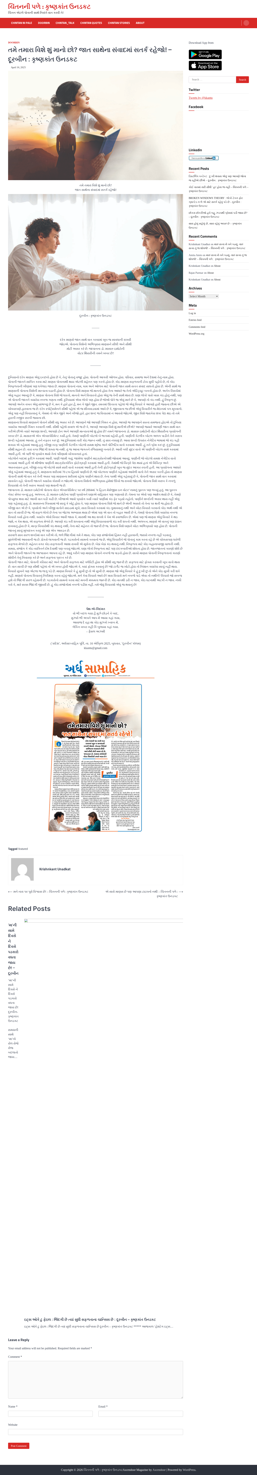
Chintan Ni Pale (21, 23)
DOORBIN (14, 42)
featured (23, 848)
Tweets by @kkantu (201, 97)
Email (103, 1406)
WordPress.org (196, 333)
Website (12, 1424)
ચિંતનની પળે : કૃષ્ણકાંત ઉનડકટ (49, 6)
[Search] (246, 23)
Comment (15, 1356)
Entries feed (195, 319)
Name (12, 1406)
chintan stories (119, 23)
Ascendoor (159, 1469)
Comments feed (197, 326)
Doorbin (44, 23)
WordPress (189, 1469)
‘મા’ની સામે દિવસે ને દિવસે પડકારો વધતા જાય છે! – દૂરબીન (13, 949)
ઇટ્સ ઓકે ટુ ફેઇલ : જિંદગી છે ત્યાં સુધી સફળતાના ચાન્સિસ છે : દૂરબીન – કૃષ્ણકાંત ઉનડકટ (90, 1319)
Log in (192, 312)
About (140, 23)
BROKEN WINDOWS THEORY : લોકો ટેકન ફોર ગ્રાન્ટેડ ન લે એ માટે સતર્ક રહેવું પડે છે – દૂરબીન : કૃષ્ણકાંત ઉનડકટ (216, 201)
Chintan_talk (65, 23)
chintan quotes (91, 23)
